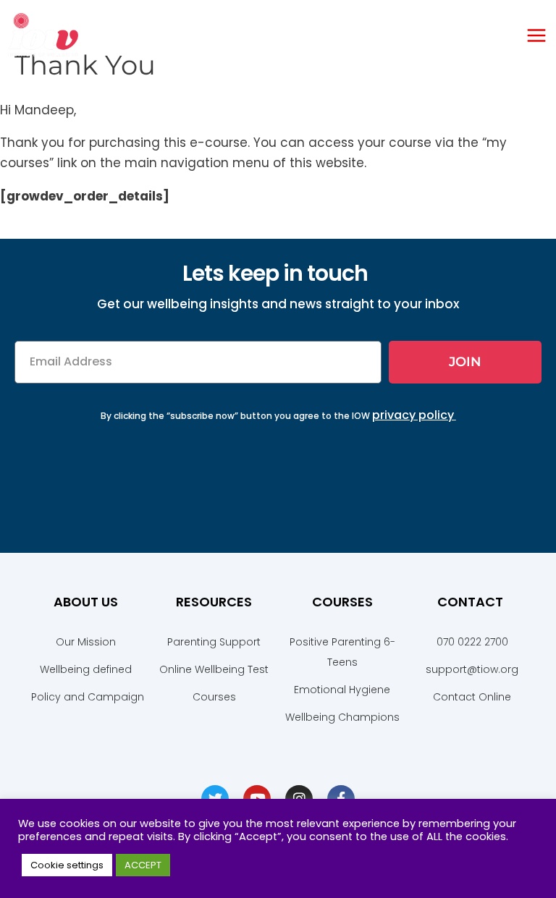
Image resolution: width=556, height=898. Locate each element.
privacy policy (413, 415)
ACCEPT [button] (143, 865)
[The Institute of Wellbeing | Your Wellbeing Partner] (43, 35)
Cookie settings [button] (67, 865)
